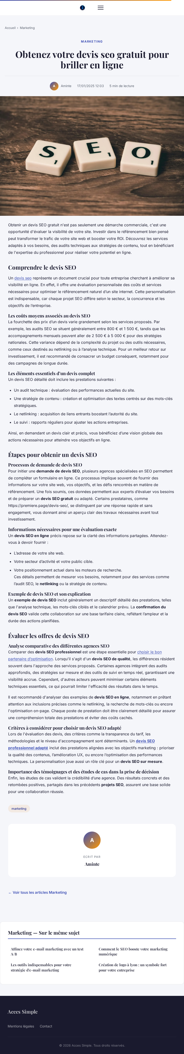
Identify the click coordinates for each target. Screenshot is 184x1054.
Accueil (10, 28)
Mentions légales (21, 1026)
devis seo (23, 278)
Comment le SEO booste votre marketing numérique (133, 951)
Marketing (27, 28)
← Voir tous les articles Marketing (37, 892)
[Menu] (100, 7)
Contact (46, 1026)
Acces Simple (23, 1011)
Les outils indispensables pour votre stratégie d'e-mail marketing (41, 967)
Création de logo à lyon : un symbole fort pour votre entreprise (133, 967)
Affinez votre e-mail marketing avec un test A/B (47, 951)
